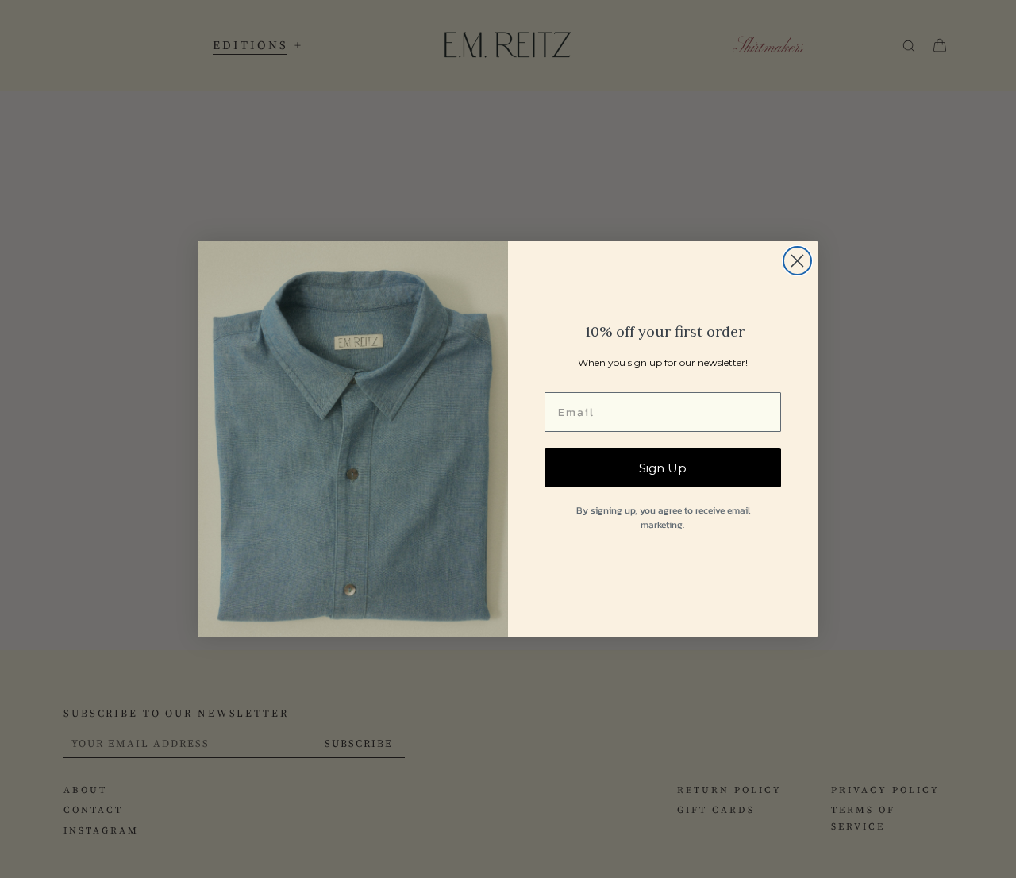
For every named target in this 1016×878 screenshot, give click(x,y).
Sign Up (663, 468)
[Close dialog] (797, 261)
